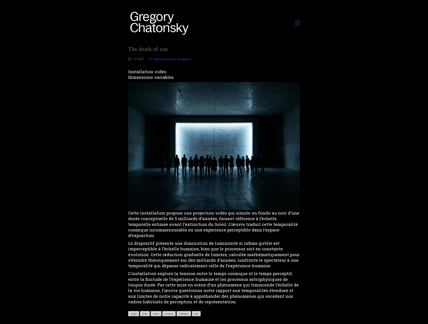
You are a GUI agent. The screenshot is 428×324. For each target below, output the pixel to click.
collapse (184, 313)
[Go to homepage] (160, 23)
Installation (184, 59)
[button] (297, 23)
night (133, 313)
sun (196, 313)
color (156, 313)
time (145, 313)
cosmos (169, 313)
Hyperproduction (164, 59)
